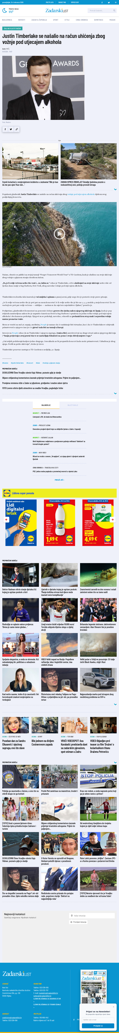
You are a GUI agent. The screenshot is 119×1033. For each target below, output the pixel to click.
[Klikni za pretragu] (114, 10)
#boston (5, 363)
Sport (55, 19)
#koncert (29, 363)
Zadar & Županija (39, 19)
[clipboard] (17, 129)
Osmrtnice (98, 19)
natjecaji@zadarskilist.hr (42, 996)
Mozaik (113, 19)
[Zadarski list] (56, 10)
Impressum (75, 2)
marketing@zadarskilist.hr (48, 993)
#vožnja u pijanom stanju (51, 363)
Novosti (21, 19)
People (44, 325)
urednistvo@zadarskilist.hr (12, 1017)
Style (67, 19)
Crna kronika (82, 19)
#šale (38, 363)
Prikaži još (59, 480)
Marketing (62, 2)
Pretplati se (98, 1026)
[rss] (116, 2)
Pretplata (49, 2)
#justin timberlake (17, 363)
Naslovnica (7, 19)
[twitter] (109, 2)
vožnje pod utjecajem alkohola (81, 194)
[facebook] (102, 2)
